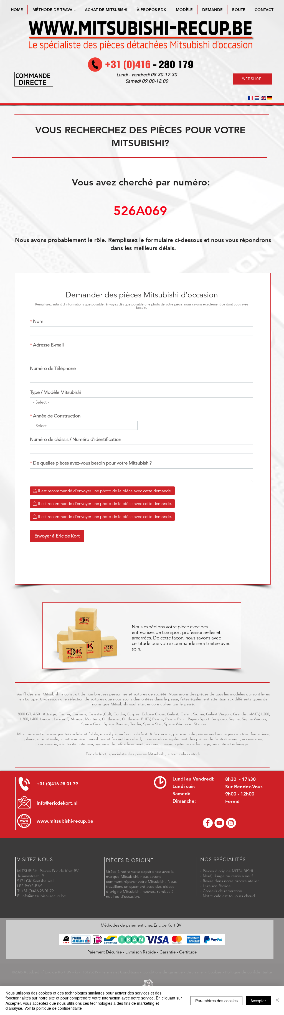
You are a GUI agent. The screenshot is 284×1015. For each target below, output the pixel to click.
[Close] (277, 1000)
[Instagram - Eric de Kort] (231, 823)
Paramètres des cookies (216, 1000)
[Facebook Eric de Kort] (208, 823)
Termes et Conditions (120, 972)
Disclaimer (195, 972)
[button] (184, 9)
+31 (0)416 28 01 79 (57, 783)
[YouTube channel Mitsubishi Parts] (219, 823)
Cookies (215, 972)
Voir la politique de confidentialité (53, 1008)
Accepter (258, 1000)
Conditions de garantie (163, 972)
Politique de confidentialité (248, 972)
